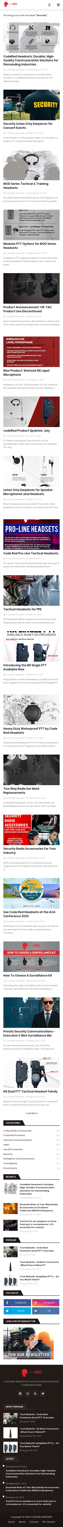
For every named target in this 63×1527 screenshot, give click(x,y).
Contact (34, 1521)
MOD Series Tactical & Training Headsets (25, 186)
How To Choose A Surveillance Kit (27, 976)
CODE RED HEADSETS (41, 1517)
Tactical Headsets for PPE (22, 609)
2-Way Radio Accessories (31, 1130)
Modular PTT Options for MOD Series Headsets (29, 246)
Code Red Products (31, 1135)
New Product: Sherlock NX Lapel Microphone (26, 373)
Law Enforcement (31, 1149)
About (22, 1521)
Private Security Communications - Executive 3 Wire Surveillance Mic (29, 1034)
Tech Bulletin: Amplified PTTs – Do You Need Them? (39, 1278)
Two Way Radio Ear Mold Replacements (21, 791)
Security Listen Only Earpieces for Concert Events (28, 126)
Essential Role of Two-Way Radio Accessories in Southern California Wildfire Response (39, 1207)
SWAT (31, 1144)
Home (11, 1521)
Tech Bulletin (31, 1163)
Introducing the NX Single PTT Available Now (25, 667)
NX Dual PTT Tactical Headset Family (30, 1091)
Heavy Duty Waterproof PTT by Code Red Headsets (30, 731)
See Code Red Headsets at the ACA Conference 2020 (29, 914)
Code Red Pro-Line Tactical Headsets (30, 553)
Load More (31, 1113)
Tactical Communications (31, 1140)
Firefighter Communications (31, 1158)
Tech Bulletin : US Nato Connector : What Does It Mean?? (39, 1264)
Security (31, 1154)
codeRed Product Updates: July (26, 431)
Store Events (31, 1168)
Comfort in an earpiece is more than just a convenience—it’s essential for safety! (38, 1224)
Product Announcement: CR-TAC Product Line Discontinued (27, 309)
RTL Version (49, 1521)
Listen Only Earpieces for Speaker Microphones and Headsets (28, 492)
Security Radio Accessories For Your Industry (29, 851)
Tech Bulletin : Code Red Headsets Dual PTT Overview (37, 1249)
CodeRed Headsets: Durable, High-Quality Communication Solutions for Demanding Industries (30, 61)
